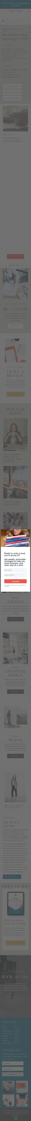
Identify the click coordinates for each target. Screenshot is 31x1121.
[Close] (27, 532)
